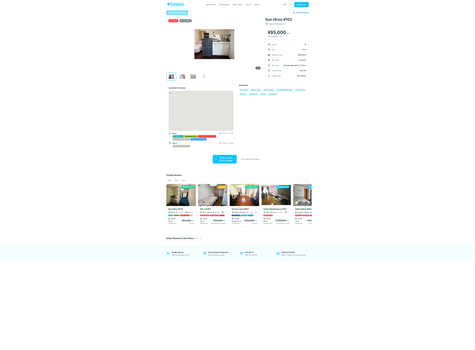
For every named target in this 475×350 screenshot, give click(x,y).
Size (176, 180)
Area (169, 180)
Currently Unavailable (250, 159)
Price (183, 180)
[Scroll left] (302, 180)
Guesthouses (224, 4)
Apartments (210, 4)
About (248, 4)
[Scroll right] (307, 180)
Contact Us (301, 4)
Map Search (238, 4)
